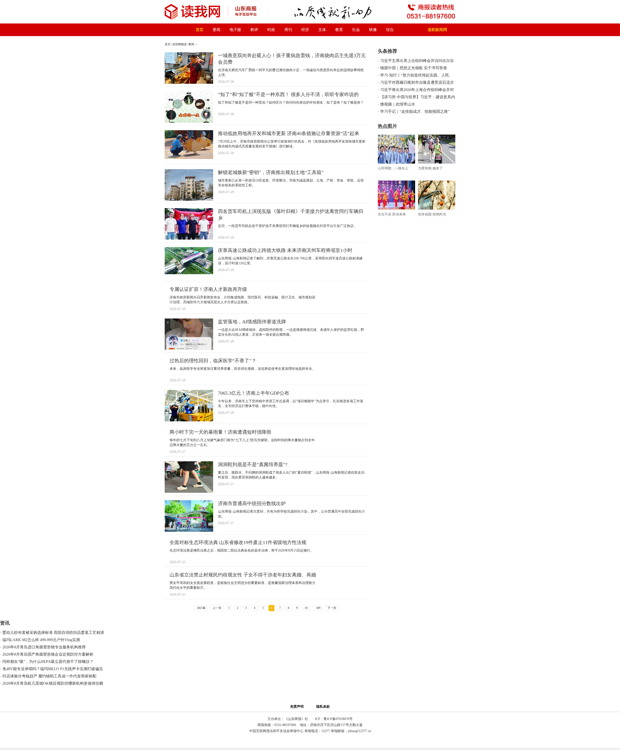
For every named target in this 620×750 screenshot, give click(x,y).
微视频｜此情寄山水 (397, 104)
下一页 (331, 608)
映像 (373, 30)
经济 (305, 30)
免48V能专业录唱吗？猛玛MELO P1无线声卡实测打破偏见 (52, 669)
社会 (356, 30)
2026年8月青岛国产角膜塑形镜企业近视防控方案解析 (47, 654)
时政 (271, 30)
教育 (339, 30)
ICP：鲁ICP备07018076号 (334, 719)
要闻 (216, 30)
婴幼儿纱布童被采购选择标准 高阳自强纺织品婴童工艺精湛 (53, 632)
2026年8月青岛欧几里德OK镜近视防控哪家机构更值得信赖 (52, 683)
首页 (199, 30)
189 (318, 608)
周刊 (288, 30)
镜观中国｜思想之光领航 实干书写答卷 (413, 68)
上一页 (217, 608)
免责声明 (298, 706)
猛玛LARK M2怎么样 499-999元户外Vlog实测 (41, 640)
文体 (322, 30)
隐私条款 (323, 706)
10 (306, 608)
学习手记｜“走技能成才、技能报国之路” (415, 111)
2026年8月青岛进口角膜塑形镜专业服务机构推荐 (44, 647)
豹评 (254, 30)
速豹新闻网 (437, 30)
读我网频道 (179, 44)
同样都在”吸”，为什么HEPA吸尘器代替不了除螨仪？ (47, 661)
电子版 (235, 30)
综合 (390, 30)
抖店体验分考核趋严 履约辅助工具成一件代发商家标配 (49, 676)
